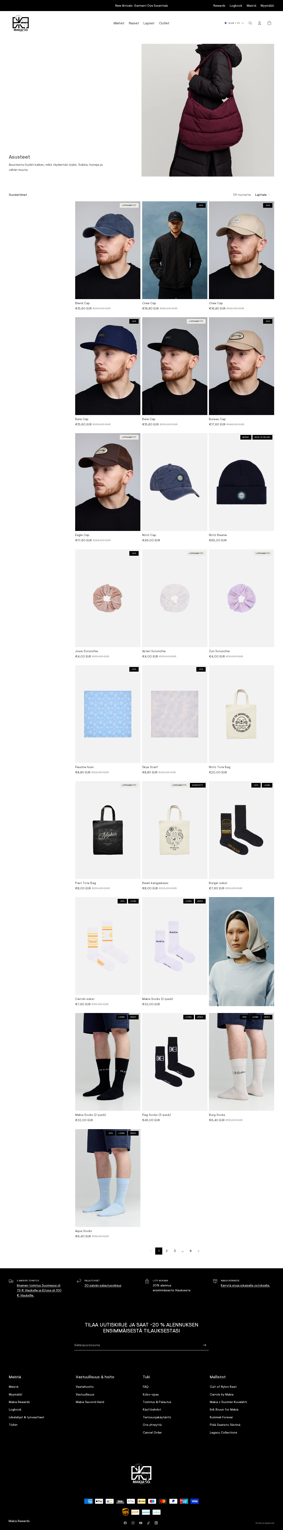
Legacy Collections (223, 1432)
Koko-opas (151, 1394)
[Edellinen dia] (80, 250)
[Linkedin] (157, 1523)
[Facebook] (126, 1523)
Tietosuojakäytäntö (157, 1417)
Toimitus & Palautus (157, 1401)
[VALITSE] (267, 872)
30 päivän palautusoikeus (102, 1285)
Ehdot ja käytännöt (265, 1522)
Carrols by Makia (221, 1394)
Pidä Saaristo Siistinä (225, 1424)
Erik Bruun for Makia (224, 1409)
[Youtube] (141, 1523)
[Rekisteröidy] (205, 1345)
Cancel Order (152, 1432)
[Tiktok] (149, 1523)
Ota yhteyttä (152, 1424)
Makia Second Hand (90, 1401)
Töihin (13, 1424)
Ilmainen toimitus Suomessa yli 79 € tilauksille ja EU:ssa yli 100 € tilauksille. (39, 1290)
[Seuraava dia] (135, 250)
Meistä (251, 5)
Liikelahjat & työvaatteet (26, 1417)
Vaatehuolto (85, 1386)
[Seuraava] (199, 1251)
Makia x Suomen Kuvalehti (228, 1401)
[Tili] (259, 23)
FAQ (146, 1386)
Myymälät (267, 5)
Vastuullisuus (85, 1394)
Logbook (236, 5)
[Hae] (250, 23)
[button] (263, 195)
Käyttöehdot (152, 1409)
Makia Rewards (19, 1401)
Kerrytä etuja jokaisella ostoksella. (245, 1285)
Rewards (219, 5)
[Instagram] (133, 1523)
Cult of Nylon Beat (223, 1386)
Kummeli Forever (221, 1417)
